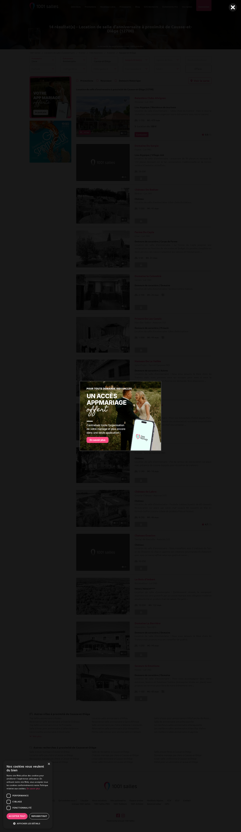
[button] (28, 823)
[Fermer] (233, 7)
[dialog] (27, 794)
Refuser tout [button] (39, 816)
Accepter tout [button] (17, 816)
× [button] (49, 764)
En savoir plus (33, 788)
